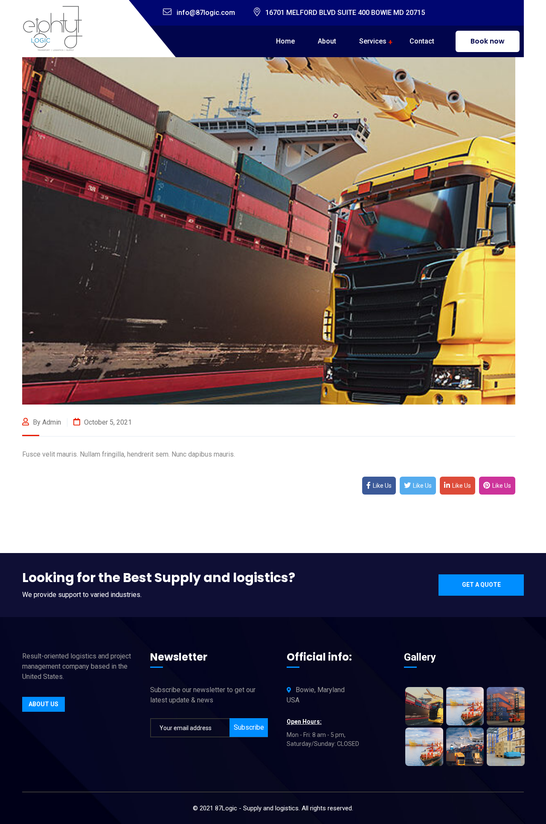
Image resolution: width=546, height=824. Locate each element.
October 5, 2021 (107, 422)
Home (285, 41)
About (327, 41)
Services (372, 41)
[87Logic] (54, 28)
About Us (43, 704)
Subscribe (249, 727)
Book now (487, 41)
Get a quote (481, 584)
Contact (422, 41)
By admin (46, 422)
